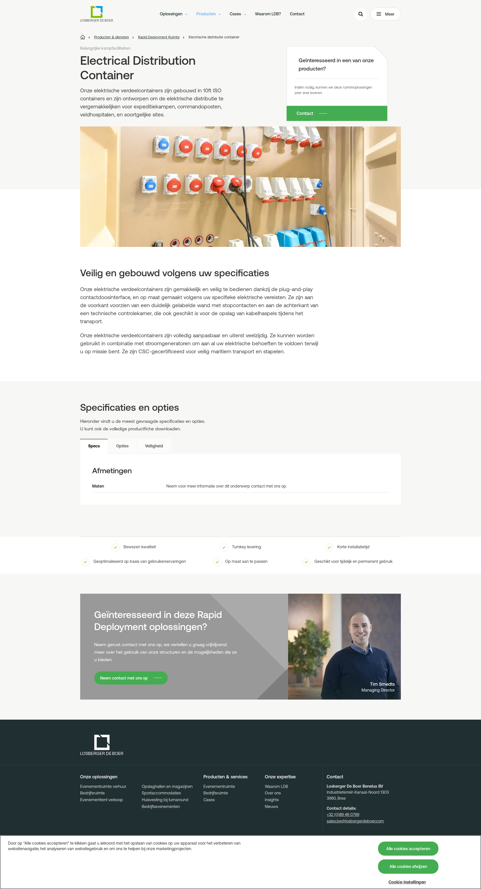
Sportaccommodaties (161, 793)
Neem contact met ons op (124, 678)
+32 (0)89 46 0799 (343, 814)
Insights (272, 799)
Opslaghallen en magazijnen (167, 786)
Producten (206, 14)
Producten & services (225, 777)
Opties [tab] (122, 446)
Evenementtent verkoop (101, 799)
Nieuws (271, 806)
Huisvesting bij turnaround (165, 799)
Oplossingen (171, 14)
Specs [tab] (94, 446)
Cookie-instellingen (407, 882)
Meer (390, 14)
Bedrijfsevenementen (161, 806)
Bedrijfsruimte (92, 793)
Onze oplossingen (98, 777)
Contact (297, 14)
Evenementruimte (219, 786)
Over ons (273, 793)
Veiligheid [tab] (154, 446)
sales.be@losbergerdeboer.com (355, 821)
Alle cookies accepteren (408, 848)
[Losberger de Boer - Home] (102, 745)
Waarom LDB (276, 786)
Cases (236, 14)
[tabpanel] (240, 479)
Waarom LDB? (268, 14)
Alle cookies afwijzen (408, 866)
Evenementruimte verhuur (103, 786)
